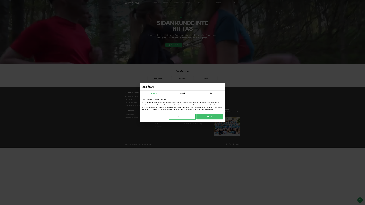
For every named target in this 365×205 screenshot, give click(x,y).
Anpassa (181, 117)
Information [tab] (182, 93)
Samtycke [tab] (154, 93)
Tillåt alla (210, 117)
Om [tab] (211, 93)
